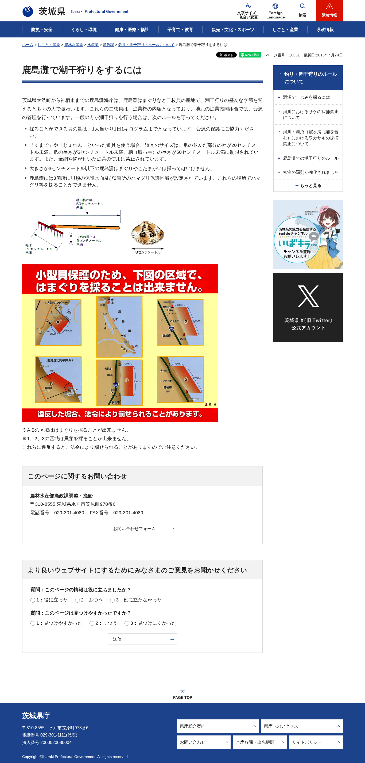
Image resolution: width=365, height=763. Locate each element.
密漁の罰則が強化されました (311, 172)
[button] (275, 10)
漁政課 (108, 45)
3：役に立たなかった (139, 600)
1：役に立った (52, 600)
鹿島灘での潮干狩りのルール (311, 158)
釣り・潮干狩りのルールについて (146, 45)
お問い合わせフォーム (134, 528)
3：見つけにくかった (153, 623)
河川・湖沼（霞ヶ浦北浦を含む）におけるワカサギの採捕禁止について (311, 137)
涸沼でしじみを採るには (306, 97)
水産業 (93, 45)
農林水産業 (73, 45)
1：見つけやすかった (59, 623)
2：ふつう (92, 600)
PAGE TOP (182, 697)
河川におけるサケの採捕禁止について (311, 114)
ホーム (27, 45)
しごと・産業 (49, 45)
